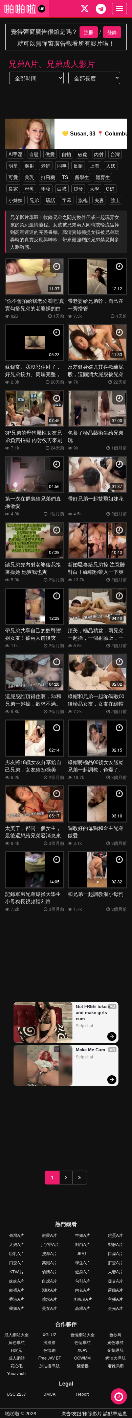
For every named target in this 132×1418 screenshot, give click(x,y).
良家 (13, 188)
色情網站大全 (82, 1334)
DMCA (49, 1394)
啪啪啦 (12, 1413)
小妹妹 (15, 200)
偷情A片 (49, 1271)
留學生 (82, 177)
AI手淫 (15, 154)
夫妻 (99, 200)
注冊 (88, 32)
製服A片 (115, 1244)
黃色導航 (16, 1342)
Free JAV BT (49, 1358)
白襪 (62, 188)
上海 (94, 165)
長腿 (78, 165)
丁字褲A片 (49, 1244)
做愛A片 (49, 1235)
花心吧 (16, 1365)
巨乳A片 (16, 1253)
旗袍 (83, 200)
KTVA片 (16, 1271)
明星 (13, 165)
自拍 (66, 154)
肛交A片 (115, 1262)
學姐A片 (16, 1308)
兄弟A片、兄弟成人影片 (51, 63)
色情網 (49, 1350)
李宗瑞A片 (82, 1299)
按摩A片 (49, 1253)
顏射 (29, 165)
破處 (82, 154)
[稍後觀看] (119, 1396)
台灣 (115, 154)
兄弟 (34, 200)
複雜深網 (115, 1365)
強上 (115, 200)
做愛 (50, 154)
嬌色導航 (115, 1342)
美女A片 (49, 1308)
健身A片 (82, 1271)
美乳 (29, 177)
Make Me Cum (90, 1049)
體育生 (103, 177)
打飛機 (48, 177)
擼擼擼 (49, 1342)
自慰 (34, 154)
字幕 (66, 200)
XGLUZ (49, 1334)
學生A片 (82, 1262)
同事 (62, 165)
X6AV (83, 1350)
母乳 (29, 188)
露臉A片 (115, 1290)
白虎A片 (49, 1280)
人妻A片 (115, 1271)
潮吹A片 (49, 1290)
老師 (45, 165)
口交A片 (16, 1262)
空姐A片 (82, 1235)
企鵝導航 (115, 1350)
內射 (99, 154)
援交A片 (115, 1280)
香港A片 (16, 1299)
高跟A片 (82, 1308)
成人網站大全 (16, 1334)
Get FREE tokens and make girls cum (94, 1012)
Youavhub (16, 1373)
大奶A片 (16, 1244)
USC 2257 (16, 1394)
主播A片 (115, 1299)
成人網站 (16, 1358)
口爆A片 (115, 1253)
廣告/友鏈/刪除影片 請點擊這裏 (94, 1413)
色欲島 (115, 1334)
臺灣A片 (16, 1235)
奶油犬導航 (115, 1358)
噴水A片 (49, 1299)
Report (82, 1394)
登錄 (112, 32)
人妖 (110, 165)
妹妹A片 (16, 1280)
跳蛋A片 (115, 1235)
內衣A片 (82, 1290)
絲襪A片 (16, 1290)
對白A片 (82, 1244)
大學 (94, 188)
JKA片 (82, 1253)
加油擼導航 (49, 1365)
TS (65, 177)
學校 (45, 188)
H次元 (16, 1350)
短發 (78, 188)
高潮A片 (49, 1262)
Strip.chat (84, 1026)
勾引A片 (82, 1280)
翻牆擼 (82, 1365)
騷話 (50, 200)
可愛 (13, 177)
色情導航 (82, 1342)
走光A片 (115, 1308)
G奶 (110, 188)
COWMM (82, 1358)
